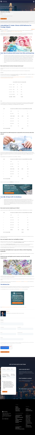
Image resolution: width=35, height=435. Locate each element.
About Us (16, 406)
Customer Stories (28, 409)
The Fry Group (25, 281)
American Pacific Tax (18, 281)
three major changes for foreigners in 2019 (16, 31)
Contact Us (17, 407)
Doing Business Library (29, 410)
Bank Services (17, 416)
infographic (5, 31)
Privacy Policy (17, 409)
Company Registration (18, 415)
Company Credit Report (18, 419)
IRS (11, 276)
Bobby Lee (3, 29)
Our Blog (27, 408)
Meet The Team (17, 408)
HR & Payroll (17, 420)
